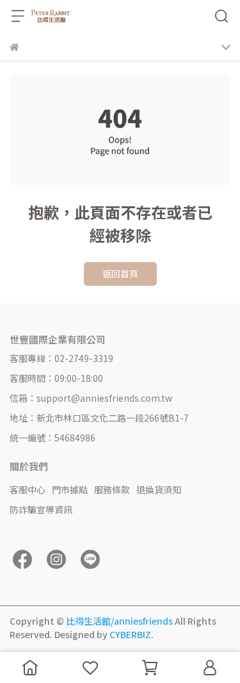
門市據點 (70, 489)
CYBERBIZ (130, 634)
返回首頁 (120, 273)
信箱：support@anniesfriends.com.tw (91, 397)
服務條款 (112, 489)
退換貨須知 (158, 489)
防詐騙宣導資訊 (41, 509)
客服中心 (27, 489)
